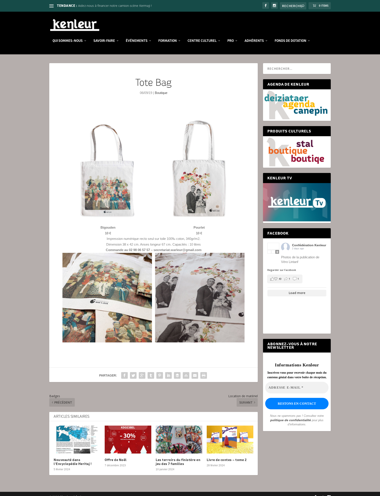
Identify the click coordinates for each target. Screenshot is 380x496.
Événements (137, 40)
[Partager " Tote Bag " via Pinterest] (159, 375)
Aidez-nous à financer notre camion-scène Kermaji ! (115, 6)
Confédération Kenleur (309, 245)
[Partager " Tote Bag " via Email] (194, 375)
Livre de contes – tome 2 (227, 460)
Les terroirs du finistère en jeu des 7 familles (178, 462)
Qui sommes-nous (68, 40)
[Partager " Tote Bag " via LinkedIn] (168, 375)
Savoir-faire (104, 40)
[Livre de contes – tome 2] (230, 440)
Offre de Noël (116, 460)
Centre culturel (202, 40)
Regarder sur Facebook (281, 270)
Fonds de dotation (290, 40)
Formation (167, 40)
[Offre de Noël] (128, 440)
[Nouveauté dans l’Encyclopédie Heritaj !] (77, 440)
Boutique (161, 93)
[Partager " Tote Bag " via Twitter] (133, 375)
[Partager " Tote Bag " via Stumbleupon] (186, 375)
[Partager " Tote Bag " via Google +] (142, 375)
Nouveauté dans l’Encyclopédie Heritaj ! (72, 462)
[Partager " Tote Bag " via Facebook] (124, 375)
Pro (230, 40)
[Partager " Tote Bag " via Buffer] (177, 375)
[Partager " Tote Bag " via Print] (203, 375)
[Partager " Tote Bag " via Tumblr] (150, 375)
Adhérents (254, 40)
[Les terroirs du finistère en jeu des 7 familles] (179, 440)
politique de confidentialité (290, 420)
